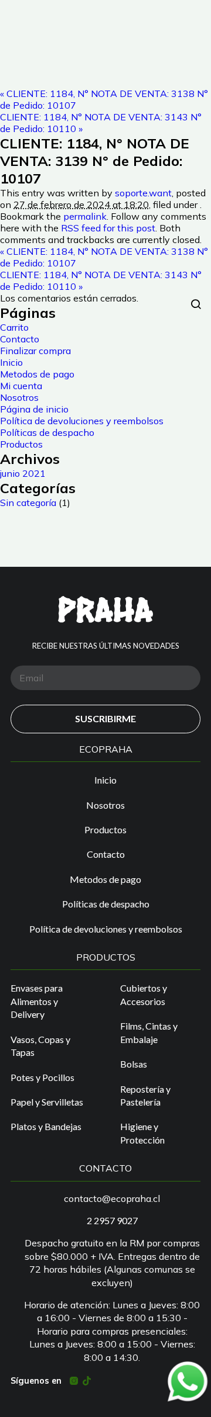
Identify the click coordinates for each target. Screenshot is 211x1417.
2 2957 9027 (112, 1220)
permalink (85, 216)
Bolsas (133, 1063)
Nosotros (19, 397)
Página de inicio (34, 409)
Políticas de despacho (47, 432)
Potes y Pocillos (42, 1077)
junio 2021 (23, 473)
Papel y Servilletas (47, 1101)
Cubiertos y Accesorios (143, 994)
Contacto (19, 339)
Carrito (14, 327)
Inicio (11, 362)
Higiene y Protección (142, 1133)
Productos (21, 444)
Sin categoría (28, 502)
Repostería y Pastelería (145, 1095)
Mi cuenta (21, 386)
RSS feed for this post (108, 228)
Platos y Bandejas (46, 1126)
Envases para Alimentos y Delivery (37, 1001)
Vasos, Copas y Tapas (40, 1046)
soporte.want (143, 193)
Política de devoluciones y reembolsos (82, 421)
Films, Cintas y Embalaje (149, 1032)
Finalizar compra (35, 350)
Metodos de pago (37, 374)
